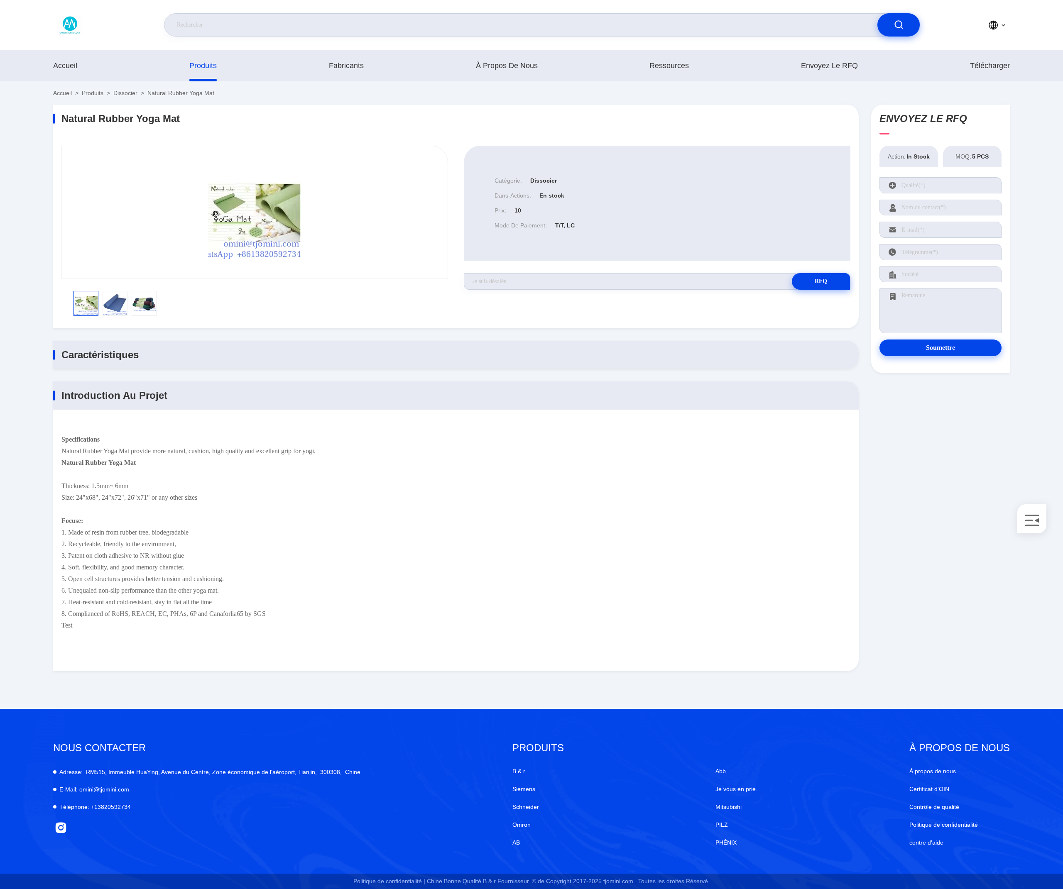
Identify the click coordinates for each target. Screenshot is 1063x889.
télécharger (990, 65)
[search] (898, 25)
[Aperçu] (91, 25)
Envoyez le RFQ (829, 65)
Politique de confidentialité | (389, 881)
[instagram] (61, 827)
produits (203, 65)
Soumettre (940, 347)
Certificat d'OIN (929, 789)
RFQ (821, 281)
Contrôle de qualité (934, 807)
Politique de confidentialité (943, 824)
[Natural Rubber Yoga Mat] (255, 212)
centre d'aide (926, 842)
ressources (669, 65)
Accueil (65, 65)
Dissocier (125, 93)
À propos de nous (507, 65)
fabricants (346, 65)
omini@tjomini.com (94, 789)
